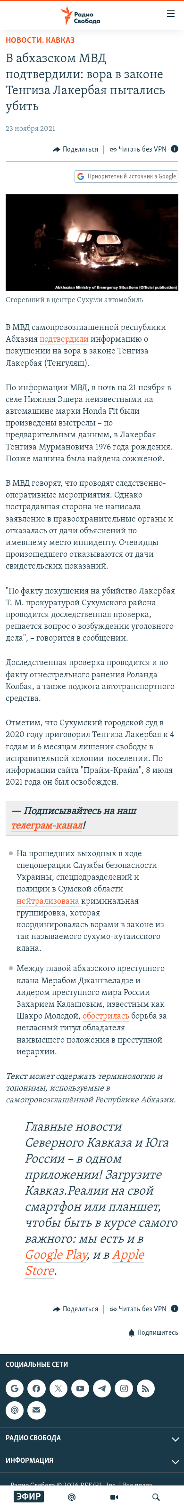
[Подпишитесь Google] (15, 1389)
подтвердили (64, 340)
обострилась (106, 1016)
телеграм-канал (46, 826)
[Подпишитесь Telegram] (102, 1389)
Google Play (55, 1255)
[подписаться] (36, 1411)
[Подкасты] (15, 1411)
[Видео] (114, 1497)
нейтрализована (49, 902)
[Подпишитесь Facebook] (36, 1389)
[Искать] (156, 1497)
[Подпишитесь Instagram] (124, 1389)
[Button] (75, 150)
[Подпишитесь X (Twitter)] (58, 1389)
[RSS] (146, 1389)
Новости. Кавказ (40, 41)
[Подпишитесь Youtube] (80, 1389)
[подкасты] (72, 1497)
